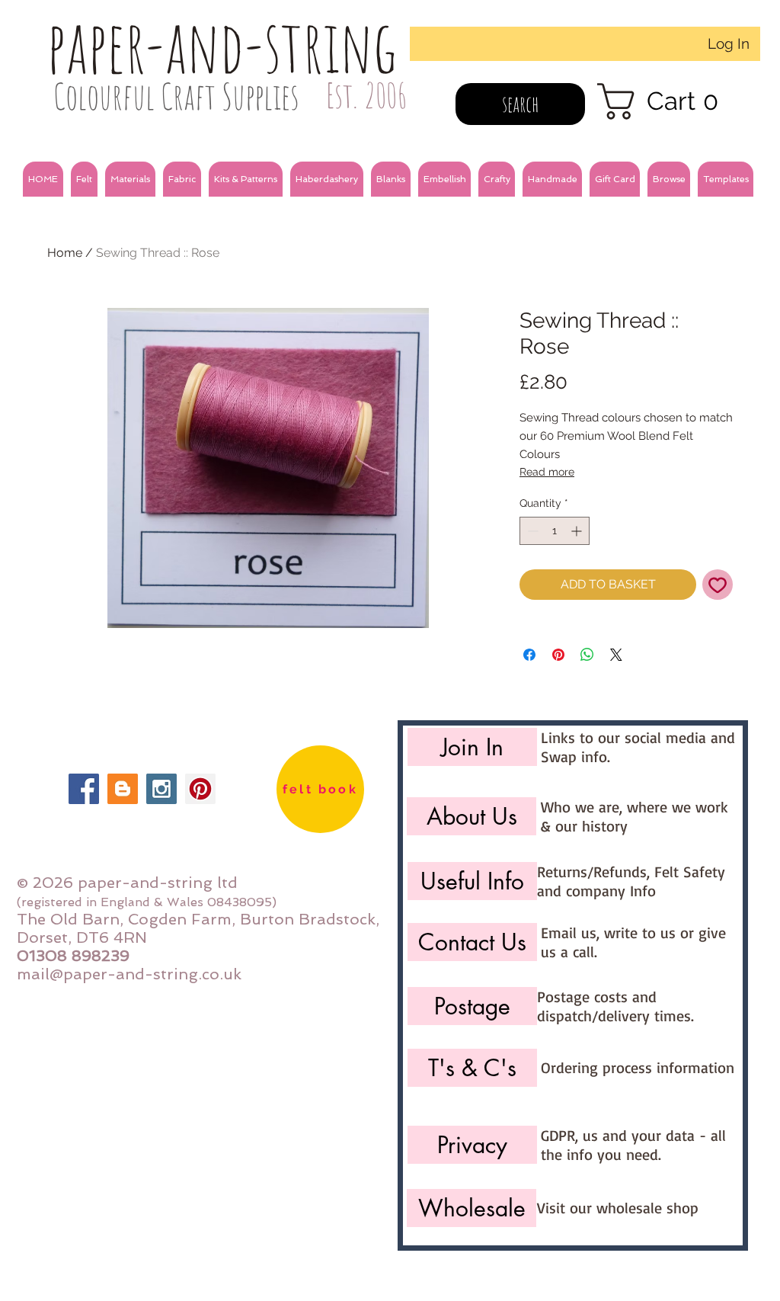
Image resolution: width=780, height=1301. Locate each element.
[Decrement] (531, 531)
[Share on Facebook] (529, 655)
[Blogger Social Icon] (122, 789)
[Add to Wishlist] (717, 584)
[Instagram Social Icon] (161, 789)
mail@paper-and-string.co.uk (129, 974)
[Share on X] (616, 655)
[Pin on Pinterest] (558, 655)
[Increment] (577, 531)
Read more (546, 472)
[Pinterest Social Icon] (200, 789)
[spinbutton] (554, 531)
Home (64, 252)
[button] (84, 179)
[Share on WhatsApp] (587, 655)
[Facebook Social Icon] (84, 789)
